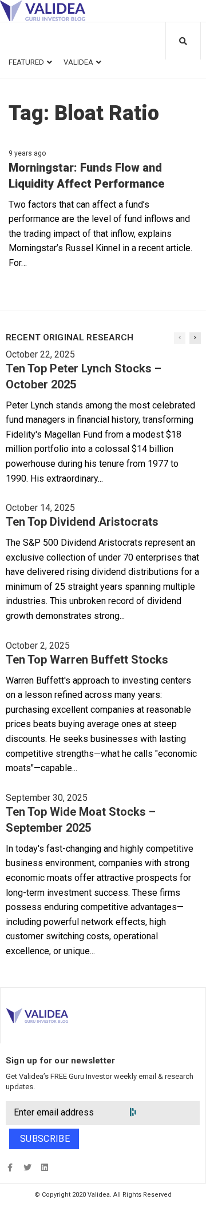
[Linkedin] (44, 1167)
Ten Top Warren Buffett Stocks (87, 659)
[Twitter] (27, 1167)
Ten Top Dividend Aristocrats (82, 522)
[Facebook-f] (10, 1167)
